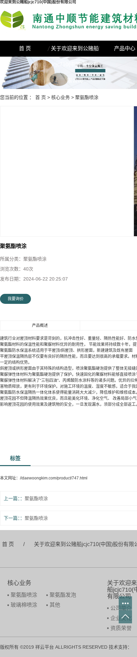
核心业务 (60, 97)
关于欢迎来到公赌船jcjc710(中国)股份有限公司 (75, 51)
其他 (55, 605)
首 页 (25, 48)
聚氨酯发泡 (63, 595)
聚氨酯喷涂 (86, 97)
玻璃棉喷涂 (24, 605)
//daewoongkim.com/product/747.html (53, 478)
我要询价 (16, 299)
